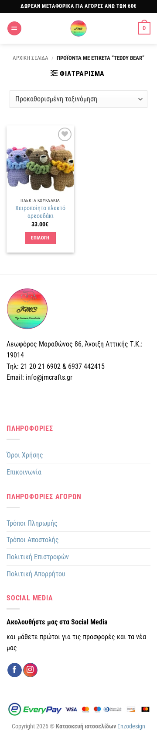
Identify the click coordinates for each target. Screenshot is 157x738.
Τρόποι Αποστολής (33, 540)
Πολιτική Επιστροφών (38, 557)
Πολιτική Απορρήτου (36, 574)
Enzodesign (131, 726)
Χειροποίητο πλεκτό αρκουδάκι (40, 211)
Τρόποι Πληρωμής (32, 523)
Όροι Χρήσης (25, 455)
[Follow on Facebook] (14, 670)
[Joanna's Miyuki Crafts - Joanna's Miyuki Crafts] (78, 28)
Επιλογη (40, 238)
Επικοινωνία (24, 472)
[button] (14, 28)
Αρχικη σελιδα (30, 58)
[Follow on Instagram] (30, 670)
